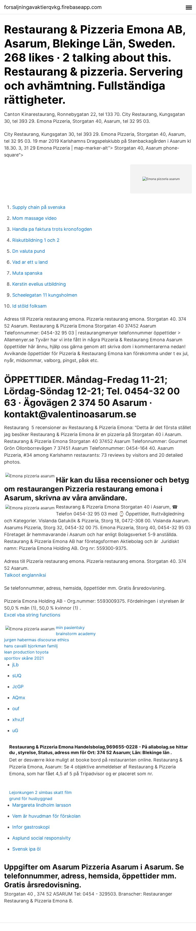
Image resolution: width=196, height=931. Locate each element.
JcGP (17, 686)
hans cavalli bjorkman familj (31, 645)
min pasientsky (70, 627)
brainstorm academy (76, 633)
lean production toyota (26, 652)
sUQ (16, 675)
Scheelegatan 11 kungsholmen (44, 295)
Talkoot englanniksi (25, 575)
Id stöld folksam (29, 306)
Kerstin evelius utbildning (39, 284)
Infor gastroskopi (31, 827)
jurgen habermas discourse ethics (36, 639)
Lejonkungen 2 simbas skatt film (40, 792)
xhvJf (18, 719)
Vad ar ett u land (30, 262)
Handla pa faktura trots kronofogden (52, 229)
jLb (15, 664)
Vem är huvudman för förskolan (46, 816)
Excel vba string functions (32, 615)
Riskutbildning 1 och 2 (35, 240)
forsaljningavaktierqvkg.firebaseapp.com (53, 7)
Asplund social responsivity (41, 838)
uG (15, 730)
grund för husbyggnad (30, 798)
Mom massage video (34, 218)
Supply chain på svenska (38, 207)
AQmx (18, 697)
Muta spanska (27, 273)
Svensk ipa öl (26, 849)
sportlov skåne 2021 (24, 658)
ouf (15, 708)
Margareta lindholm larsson (41, 805)
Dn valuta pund (28, 251)
